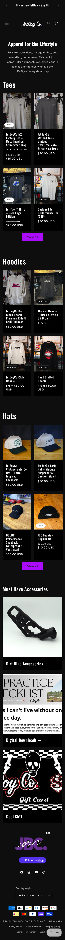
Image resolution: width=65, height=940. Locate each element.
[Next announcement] (58, 5)
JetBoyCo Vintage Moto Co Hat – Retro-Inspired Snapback (16, 473)
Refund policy (55, 921)
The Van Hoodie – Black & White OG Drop (48, 314)
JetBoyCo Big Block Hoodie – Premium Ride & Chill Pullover (16, 316)
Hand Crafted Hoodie (46, 379)
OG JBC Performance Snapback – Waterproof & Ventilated (14, 542)
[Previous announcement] (6, 5)
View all (32, 237)
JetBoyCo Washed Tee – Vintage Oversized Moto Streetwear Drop (48, 141)
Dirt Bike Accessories (24, 663)
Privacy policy (15, 927)
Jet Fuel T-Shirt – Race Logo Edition (15, 213)
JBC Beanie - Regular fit (45, 537)
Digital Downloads (21, 740)
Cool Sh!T (14, 816)
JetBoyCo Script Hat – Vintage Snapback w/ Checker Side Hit (48, 471)
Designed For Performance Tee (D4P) (48, 213)
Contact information (26, 932)
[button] (7, 23)
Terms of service (33, 927)
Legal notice (46, 932)
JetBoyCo (22, 921)
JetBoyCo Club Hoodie (15, 379)
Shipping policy (52, 927)
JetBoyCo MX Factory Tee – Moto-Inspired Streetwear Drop (16, 140)
